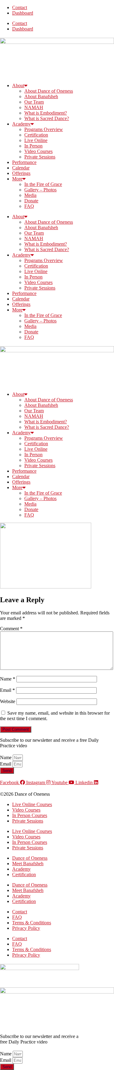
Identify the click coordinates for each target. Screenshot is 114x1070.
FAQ (29, 206)
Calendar (20, 167)
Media (30, 195)
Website (7, 701)
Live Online (35, 140)
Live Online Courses (32, 804)
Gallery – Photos (40, 189)
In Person (33, 145)
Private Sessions (39, 156)
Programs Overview (43, 129)
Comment (11, 628)
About (18, 85)
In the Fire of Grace (43, 184)
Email (7, 690)
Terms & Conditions (31, 922)
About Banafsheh (41, 96)
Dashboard (22, 13)
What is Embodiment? (45, 113)
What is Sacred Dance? (46, 118)
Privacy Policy (26, 928)
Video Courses (38, 151)
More (17, 178)
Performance (24, 162)
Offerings (21, 173)
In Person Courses (29, 815)
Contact (19, 7)
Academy (21, 123)
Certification (36, 134)
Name (7, 678)
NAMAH (33, 107)
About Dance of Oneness (48, 91)
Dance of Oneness (29, 858)
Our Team (34, 102)
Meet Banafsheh (27, 863)
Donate (31, 200)
